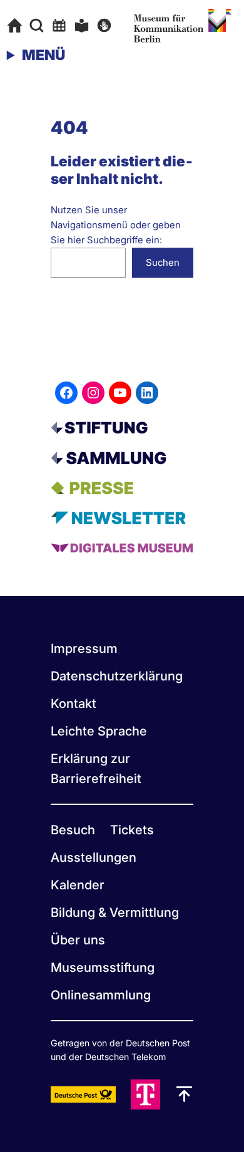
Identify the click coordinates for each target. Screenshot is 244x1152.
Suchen (163, 262)
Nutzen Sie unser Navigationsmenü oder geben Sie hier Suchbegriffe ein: (116, 225)
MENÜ (43, 55)
